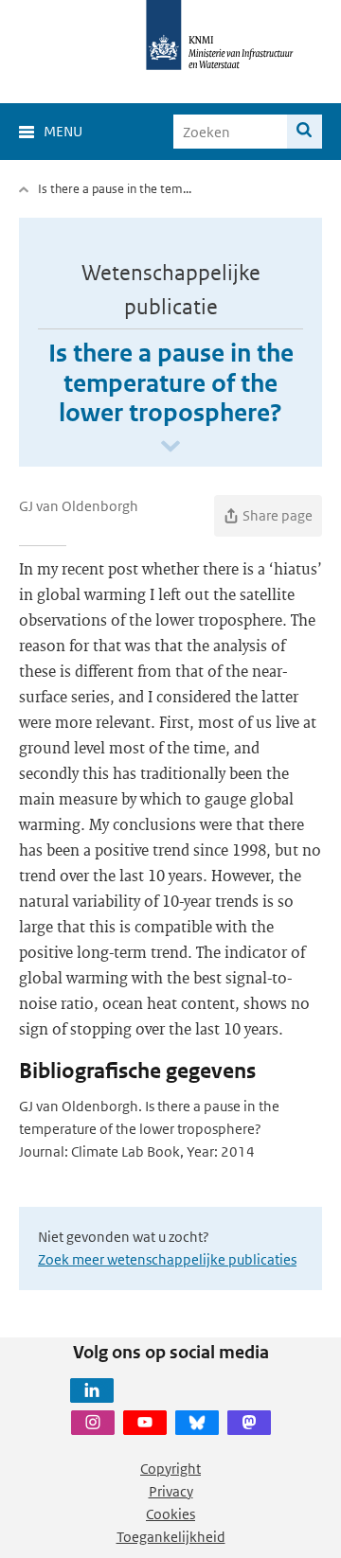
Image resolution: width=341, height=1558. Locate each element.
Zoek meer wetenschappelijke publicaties (167, 1259)
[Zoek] (304, 132)
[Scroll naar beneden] (170, 447)
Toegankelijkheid (171, 1537)
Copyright (170, 1469)
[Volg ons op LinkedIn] (91, 1390)
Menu (63, 131)
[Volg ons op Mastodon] (249, 1423)
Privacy (171, 1491)
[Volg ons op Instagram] (92, 1423)
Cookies (170, 1514)
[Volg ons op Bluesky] (197, 1423)
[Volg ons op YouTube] (144, 1423)
